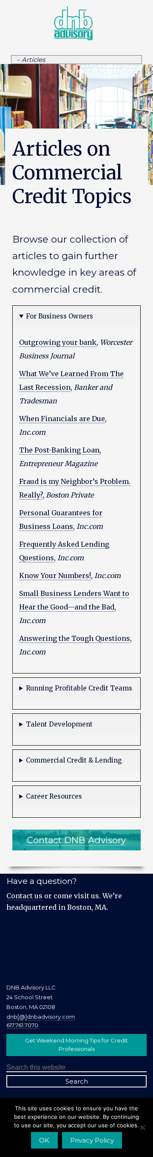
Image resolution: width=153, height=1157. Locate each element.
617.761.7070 (22, 1025)
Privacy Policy (92, 1140)
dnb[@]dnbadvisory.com (40, 1016)
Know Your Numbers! (55, 575)
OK (44, 1140)
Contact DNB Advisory (76, 840)
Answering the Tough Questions (74, 638)
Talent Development (59, 724)
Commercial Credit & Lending (74, 760)
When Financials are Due (62, 418)
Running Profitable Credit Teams (79, 688)
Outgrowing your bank (57, 342)
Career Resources (54, 796)
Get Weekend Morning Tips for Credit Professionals (76, 1044)
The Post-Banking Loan (59, 450)
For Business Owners (59, 316)
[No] (142, 1127)
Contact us (24, 896)
